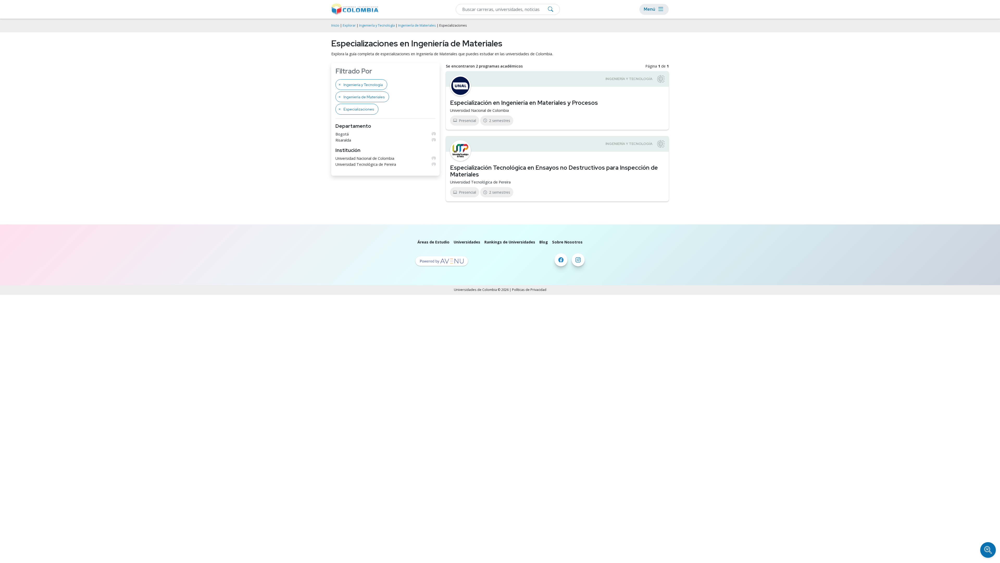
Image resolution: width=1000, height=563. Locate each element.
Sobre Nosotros (567, 242)
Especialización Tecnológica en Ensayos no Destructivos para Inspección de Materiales (554, 171)
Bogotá (342, 134)
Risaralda (343, 140)
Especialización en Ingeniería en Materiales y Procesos (524, 103)
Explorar (349, 25)
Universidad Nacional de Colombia (364, 158)
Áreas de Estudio (433, 242)
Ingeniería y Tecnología (377, 25)
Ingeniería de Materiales (417, 25)
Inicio (335, 25)
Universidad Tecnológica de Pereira (365, 164)
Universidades (467, 242)
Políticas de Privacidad (529, 289)
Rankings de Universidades (509, 242)
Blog (543, 242)
